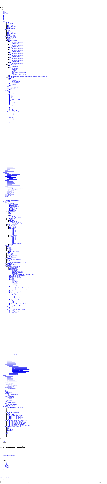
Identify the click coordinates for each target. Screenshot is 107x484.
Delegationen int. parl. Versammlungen (14, 111)
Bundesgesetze (14, 280)
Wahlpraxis (11, 244)
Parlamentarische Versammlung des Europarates (15, 417)
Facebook (6, 477)
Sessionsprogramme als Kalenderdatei (16, 188)
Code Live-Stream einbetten (10, 405)
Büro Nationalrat (10, 23)
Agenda (6, 464)
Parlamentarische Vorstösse (16, 331)
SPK (10, 62)
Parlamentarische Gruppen (11, 363)
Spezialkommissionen (11, 88)
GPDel (8, 94)
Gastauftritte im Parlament (11, 402)
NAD (10, 213)
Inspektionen (11, 107)
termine (13, 136)
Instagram (13, 477)
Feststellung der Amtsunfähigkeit (17, 330)
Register (6, 433)
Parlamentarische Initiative (16, 317)
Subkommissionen (15, 66)
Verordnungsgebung (15, 285)
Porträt (13, 113)
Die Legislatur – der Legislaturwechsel (12, 200)
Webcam (8, 395)
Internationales (5, 406)
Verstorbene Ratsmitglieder (12, 224)
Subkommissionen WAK (16, 56)
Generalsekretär (10, 253)
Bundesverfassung (15, 281)
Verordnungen (14, 284)
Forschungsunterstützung (11, 388)
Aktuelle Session (10, 187)
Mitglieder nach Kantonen (11, 26)
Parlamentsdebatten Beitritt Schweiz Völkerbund (20, 371)
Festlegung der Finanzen (13, 269)
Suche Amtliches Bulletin (9, 194)
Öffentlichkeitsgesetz (8, 400)
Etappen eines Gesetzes (13, 373)
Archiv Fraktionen (10, 203)
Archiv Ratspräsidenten (11, 207)
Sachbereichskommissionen (12, 40)
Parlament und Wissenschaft (12, 264)
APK (10, 49)
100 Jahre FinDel (12, 93)
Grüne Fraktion (10, 167)
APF (10, 112)
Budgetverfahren (14, 270)
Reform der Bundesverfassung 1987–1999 (19, 367)
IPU (10, 128)
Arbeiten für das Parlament (12, 255)
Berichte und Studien (11, 362)
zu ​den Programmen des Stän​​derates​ (9, 455)
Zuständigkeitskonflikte (13, 267)
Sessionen (6, 186)
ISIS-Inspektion (12, 100)
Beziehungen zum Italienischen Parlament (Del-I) (15, 424)
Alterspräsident (14, 293)
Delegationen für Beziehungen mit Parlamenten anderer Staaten (18, 145)
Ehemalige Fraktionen (13, 205)
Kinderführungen (10, 379)
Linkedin (3, 477)
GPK (10, 67)
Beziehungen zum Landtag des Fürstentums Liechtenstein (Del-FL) (19, 425)
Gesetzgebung (14, 282)
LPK (10, 89)
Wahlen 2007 (14, 231)
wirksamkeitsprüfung (13, 268)
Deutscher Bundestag (13, 146)
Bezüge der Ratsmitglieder (9, 171)
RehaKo (10, 215)
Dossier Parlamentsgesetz (13, 374)
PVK (8, 86)
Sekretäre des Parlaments (11, 257)
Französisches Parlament (13, 149)
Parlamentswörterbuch (9, 356)
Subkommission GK (15, 82)
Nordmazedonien (10, 429)
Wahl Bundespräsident (13, 235)
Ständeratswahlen (12, 236)
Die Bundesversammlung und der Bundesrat (17, 328)
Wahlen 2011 (14, 232)
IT (3, 17)
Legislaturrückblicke (10, 219)
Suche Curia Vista (8, 195)
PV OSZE (11, 140)
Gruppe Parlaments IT (13, 110)
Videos (13, 127)
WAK (10, 54)
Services (4, 375)
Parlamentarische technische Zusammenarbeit (13, 426)
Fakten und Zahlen (8, 245)
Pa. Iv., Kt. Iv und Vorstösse (14, 312)
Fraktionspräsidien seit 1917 (14, 206)
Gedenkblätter (11, 220)
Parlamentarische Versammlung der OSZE (14, 416)
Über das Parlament (6, 201)
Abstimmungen (7, 173)
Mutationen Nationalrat (11, 28)
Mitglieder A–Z (10, 25)
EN (3, 19)
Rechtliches (7, 467)
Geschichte (11, 178)
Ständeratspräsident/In (15, 302)
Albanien (8, 427)
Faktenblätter (9, 361)
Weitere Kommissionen (11, 77)
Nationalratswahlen (12, 228)
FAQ (8, 432)
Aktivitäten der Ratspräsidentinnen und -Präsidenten (14, 407)
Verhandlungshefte (10, 386)
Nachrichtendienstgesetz (13, 104)
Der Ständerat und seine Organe (15, 299)
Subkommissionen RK (16, 43)
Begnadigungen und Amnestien (14, 276)
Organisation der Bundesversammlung (14, 291)
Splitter (8, 260)
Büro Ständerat (9, 30)
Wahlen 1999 (14, 229)
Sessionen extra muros (13, 221)
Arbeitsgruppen (14, 69)
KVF (10, 52)
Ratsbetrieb (5, 172)
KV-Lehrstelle (9, 398)
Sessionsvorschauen (10, 192)
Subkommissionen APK (16, 51)
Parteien (8, 169)
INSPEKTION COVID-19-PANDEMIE (19, 74)
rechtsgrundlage (14, 144)
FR (3, 16)
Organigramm (9, 256)
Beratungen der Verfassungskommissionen (19, 368)
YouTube (10, 477)
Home (4, 441)
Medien (6, 382)
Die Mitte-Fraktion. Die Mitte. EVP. (13, 165)
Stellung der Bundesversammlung (13, 321)
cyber (10, 106)
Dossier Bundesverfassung (14, 366)
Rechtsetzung (11, 279)
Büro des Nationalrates (16, 294)
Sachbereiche (14, 70)
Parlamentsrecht (10, 365)
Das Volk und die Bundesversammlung (16, 322)
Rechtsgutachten (12, 101)
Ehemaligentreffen (12, 210)
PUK (10, 75)
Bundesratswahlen (12, 227)
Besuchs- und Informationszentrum (11, 404)
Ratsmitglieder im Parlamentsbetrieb (15, 338)
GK (10, 79)
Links (13, 73)
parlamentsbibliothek (8, 387)
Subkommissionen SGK (16, 46)
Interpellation (14, 315)
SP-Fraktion (9, 164)
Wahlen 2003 (14, 230)
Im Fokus (6, 390)
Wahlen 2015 (14, 233)
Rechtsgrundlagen (15, 116)
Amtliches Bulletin (8, 176)
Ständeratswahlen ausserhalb (17, 243)
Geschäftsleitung (10, 254)
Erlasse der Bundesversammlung (15, 310)
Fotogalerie (7, 465)
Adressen (6, 170)
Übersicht (9, 193)
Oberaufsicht (11, 278)
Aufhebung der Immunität (16, 329)
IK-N (10, 83)
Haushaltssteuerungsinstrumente (17, 271)
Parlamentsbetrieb (10, 306)
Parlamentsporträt (8, 265)
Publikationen (14, 80)
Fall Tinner (11, 97)
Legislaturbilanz (10, 249)
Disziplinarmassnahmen (16, 342)
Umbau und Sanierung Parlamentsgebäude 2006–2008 (16, 262)
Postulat (13, 318)
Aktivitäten (13, 115)
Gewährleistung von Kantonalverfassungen (17, 275)
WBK (10, 57)
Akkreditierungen (10, 383)
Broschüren (9, 360)
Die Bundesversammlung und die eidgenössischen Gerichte (19, 332)
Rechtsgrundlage (14, 138)
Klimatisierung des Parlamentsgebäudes (14, 259)
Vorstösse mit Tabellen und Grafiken (13, 185)
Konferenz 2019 (12, 102)
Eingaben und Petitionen (16, 323)
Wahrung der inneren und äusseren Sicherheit (17, 290)
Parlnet (4, 11)
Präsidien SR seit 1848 (13, 209)
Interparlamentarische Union (12, 414)
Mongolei (9, 428)
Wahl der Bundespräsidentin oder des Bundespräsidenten (22, 287)
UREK (10, 47)
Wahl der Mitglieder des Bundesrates (18, 288)
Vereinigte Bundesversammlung (10, 36)
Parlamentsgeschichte (8, 263)
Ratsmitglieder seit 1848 (11, 37)
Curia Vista (7, 180)
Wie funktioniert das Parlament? (10, 364)
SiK (10, 59)
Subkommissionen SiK (16, 61)
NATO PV (11, 132)
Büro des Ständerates (15, 300)
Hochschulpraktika (10, 397)
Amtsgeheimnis (14, 339)
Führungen (9, 377)
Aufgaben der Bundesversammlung (13, 266)
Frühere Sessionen (10, 190)
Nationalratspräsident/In (16, 297)
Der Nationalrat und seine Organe (15, 292)
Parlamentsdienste (8, 252)
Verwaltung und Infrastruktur (12, 319)
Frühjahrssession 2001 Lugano (17, 222)
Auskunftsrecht (12, 105)
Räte (8, 246)
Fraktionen (7, 162)
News (6, 389)
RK (10, 41)
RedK (10, 85)
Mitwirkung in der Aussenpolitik (15, 277)
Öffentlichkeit (14, 325)
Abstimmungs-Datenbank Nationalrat (13, 174)
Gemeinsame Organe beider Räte (15, 305)
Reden (6, 401)
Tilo (8, 261)
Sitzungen (9, 248)
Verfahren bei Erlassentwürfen (14, 311)
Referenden (14, 326)
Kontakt (4, 12)
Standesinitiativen (15, 335)
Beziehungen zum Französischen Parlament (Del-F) (16, 423)
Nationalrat (7, 22)
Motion (13, 316)
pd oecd (10, 137)
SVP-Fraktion (9, 163)
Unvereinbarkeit (14, 355)
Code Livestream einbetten (14, 251)
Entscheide (13, 216)
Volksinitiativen (14, 327)
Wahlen (6, 196)
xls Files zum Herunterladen (12, 175)
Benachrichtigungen (8, 392)
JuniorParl (6, 473)
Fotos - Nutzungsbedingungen (12, 394)
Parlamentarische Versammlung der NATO (14, 418)
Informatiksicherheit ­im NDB (14, 99)
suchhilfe (6, 391)
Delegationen (7, 90)
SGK (10, 44)
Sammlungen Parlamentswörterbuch (13, 358)
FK (10, 65)
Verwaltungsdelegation (11, 109)
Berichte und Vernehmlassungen (17, 42)
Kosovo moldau (10, 430)
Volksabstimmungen (8, 384)
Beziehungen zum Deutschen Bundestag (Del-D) (15, 421)
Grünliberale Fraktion (11, 168)
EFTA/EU (11, 117)
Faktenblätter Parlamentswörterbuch (13, 357)
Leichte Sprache (5, 13)
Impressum (7, 466)
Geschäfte (9, 247)
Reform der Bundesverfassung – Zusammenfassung (21, 369)
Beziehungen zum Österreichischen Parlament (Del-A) (16, 422)
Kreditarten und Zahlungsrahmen (17, 272)
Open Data (9, 250)
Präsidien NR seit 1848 (13, 208)
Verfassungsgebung (15, 283)
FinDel (8, 91)
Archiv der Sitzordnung (13, 204)
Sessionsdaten (9, 191)
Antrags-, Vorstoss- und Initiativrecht (18, 340)
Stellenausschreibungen (16, 81)
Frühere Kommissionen (11, 211)
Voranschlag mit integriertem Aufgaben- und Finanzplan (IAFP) (23, 274)
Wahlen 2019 (14, 234)
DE (3, 15)
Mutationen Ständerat (11, 35)
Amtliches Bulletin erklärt (11, 177)
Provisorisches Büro (15, 298)
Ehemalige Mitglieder (11, 218)
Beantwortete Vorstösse (11, 183)
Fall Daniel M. (11, 96)
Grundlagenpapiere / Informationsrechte (19, 72)
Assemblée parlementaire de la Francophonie (15, 415)
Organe (4, 21)
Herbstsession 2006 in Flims (17, 223)
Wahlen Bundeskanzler (13, 226)
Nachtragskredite (15, 273)
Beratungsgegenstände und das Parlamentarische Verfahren (17, 309)
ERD (10, 122)
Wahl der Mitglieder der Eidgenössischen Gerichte (20, 289)
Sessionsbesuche (10, 378)
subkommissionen (15, 68)
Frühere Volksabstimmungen (12, 385)
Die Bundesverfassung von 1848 (17, 370)
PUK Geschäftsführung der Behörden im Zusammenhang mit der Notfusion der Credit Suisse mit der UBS (28, 76)
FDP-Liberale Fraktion (11, 166)
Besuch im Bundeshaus (9, 376)
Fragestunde (14, 314)
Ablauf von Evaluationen (13, 87)
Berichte (13, 71)
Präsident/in (9, 24)
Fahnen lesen (9, 184)
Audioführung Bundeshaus (12, 381)
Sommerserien (7, 403)
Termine (13, 114)
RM (3, 18)
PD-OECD (9, 419)
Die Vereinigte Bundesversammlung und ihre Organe (18, 303)
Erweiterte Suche (10, 38)
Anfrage (13, 313)
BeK (10, 78)
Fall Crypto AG (12, 95)
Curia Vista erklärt (10, 182)
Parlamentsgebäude (8, 258)
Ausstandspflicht (14, 341)
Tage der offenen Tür (11, 380)
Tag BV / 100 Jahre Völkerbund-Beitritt (19, 372)
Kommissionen (7, 39)
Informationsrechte (15, 343)
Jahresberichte (11, 108)
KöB (10, 212)
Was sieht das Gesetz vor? (16, 217)
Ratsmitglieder (9, 336)
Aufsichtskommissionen (11, 64)
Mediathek (7, 393)
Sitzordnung (9, 27)
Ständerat (6, 29)
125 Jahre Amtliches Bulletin (12, 179)
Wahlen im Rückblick (11, 225)
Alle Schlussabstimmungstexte (12, 189)
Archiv (6, 202)
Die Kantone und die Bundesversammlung (16, 333)
